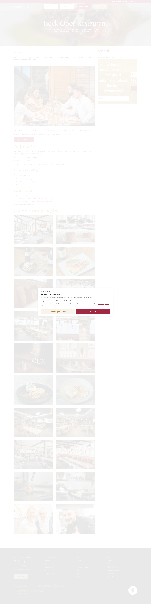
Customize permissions (57, 312)
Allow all (93, 312)
